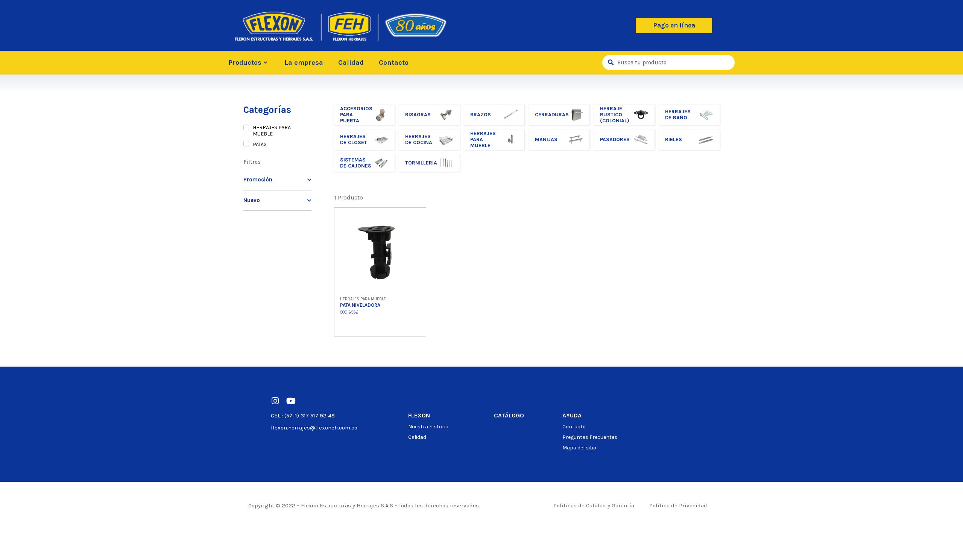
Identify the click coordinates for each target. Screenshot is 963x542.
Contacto (394, 62)
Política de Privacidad (678, 505)
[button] (674, 25)
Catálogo (509, 415)
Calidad (351, 62)
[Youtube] (291, 401)
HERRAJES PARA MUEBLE (272, 131)
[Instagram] (275, 401)
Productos (244, 62)
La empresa (303, 62)
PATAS (260, 145)
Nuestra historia (428, 426)
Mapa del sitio (579, 448)
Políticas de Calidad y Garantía (593, 505)
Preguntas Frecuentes (589, 437)
